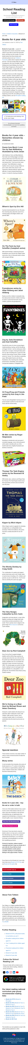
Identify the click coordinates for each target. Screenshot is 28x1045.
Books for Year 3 (19, 1006)
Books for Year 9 (19, 1013)
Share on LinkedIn (8, 882)
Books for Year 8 (10, 1013)
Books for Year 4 (10, 1008)
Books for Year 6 (10, 1010)
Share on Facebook (8, 878)
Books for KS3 (10, 1011)
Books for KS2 (10, 1006)
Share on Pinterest (8, 887)
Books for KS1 (10, 1002)
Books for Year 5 (19, 1008)
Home (3, 33)
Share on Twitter (7, 874)
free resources (13, 624)
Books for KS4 (10, 1015)
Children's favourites (12, 33)
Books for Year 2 (10, 1004)
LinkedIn (6, 921)
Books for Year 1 (19, 1002)
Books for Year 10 (19, 1015)
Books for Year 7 (19, 1011)
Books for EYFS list (16, 862)
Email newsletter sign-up (9, 869)
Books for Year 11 (10, 1017)
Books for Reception (9, 864)
